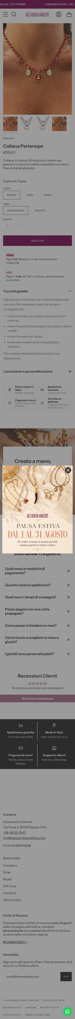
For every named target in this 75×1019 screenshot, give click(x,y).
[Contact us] (67, 1011)
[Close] (68, 470)
